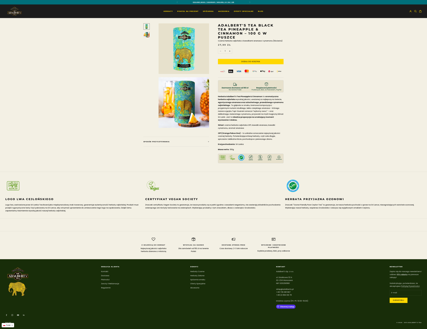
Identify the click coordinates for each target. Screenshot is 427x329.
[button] (8, 325)
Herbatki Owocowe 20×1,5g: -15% (213, 2)
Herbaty (168, 11)
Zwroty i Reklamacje (110, 283)
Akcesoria (223, 11)
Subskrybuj (398, 300)
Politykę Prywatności (410, 286)
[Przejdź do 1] (146, 26)
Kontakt (104, 271)
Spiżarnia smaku (197, 279)
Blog (260, 11)
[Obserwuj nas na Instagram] (12, 315)
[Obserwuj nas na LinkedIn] (24, 315)
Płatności (105, 279)
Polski (8, 322)
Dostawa (105, 275)
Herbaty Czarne (197, 271)
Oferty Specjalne (244, 11)
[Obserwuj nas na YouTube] (18, 315)
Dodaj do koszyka (250, 61)
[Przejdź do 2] (146, 34)
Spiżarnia (208, 11)
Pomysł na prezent (187, 11)
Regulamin (106, 287)
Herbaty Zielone (197, 275)
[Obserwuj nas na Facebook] (6, 315)
